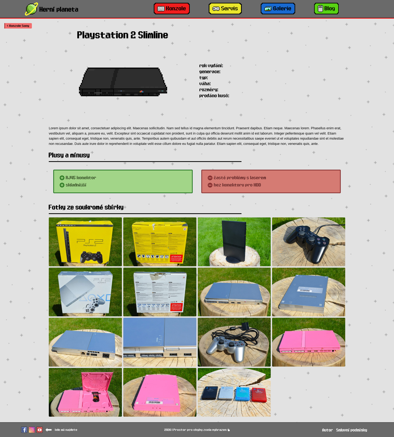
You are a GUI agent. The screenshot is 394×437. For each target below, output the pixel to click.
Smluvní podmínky (351, 430)
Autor (327, 430)
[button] (18, 26)
